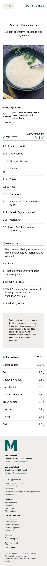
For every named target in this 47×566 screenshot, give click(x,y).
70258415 (9, 461)
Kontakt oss (9, 530)
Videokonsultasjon (12, 486)
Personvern (9, 489)
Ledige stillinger (11, 522)
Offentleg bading (11, 511)
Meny (8, 6)
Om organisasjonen (12, 519)
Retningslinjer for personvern (16, 556)
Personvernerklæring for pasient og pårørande (22, 492)
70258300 (9, 473)
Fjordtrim (8, 505)
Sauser (8, 123)
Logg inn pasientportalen (14, 483)
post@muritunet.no (21, 461)
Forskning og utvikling (13, 528)
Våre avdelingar (11, 502)
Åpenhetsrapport (11, 495)
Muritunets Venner (12, 525)
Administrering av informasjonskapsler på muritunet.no (20, 559)
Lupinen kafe (10, 508)
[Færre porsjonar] (36, 137)
